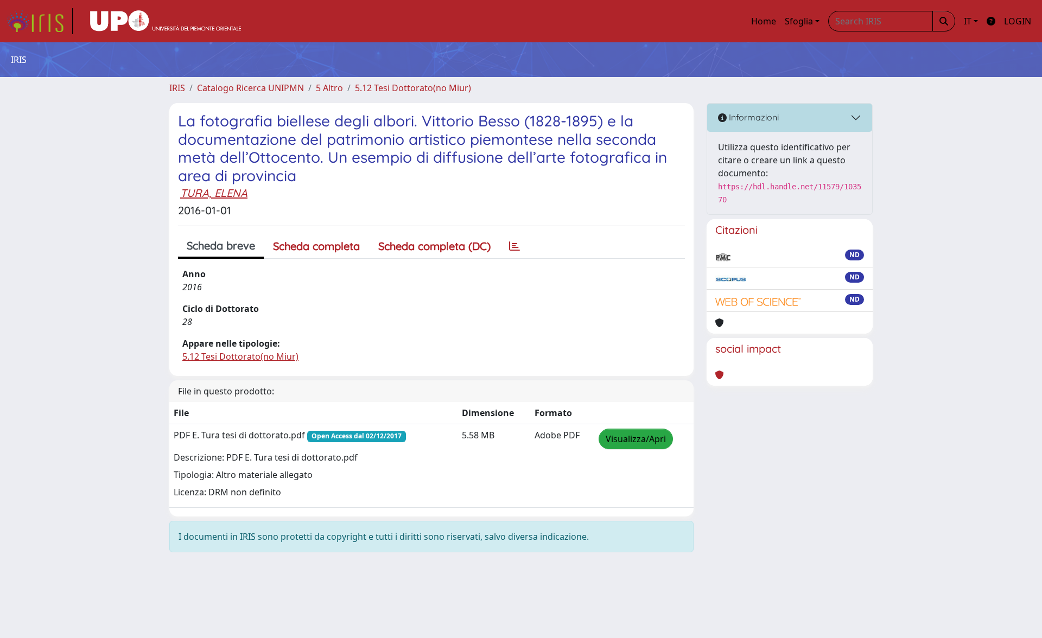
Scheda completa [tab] (316, 246)
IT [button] (967, 21)
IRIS (177, 88)
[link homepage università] (165, 21)
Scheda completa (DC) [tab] (434, 246)
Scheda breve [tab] (221, 245)
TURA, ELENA (213, 193)
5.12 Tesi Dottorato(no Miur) (413, 88)
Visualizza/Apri (636, 439)
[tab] (514, 246)
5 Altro (329, 88)
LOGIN (1017, 21)
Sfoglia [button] (799, 21)
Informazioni (753, 117)
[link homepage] (40, 21)
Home (763, 21)
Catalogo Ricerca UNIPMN (250, 88)
